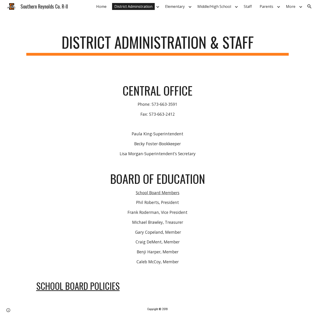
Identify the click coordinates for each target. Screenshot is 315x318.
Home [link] (101, 6)
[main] (157, 44)
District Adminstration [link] (133, 6)
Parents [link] (266, 6)
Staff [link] (248, 6)
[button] (309, 6)
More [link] (290, 6)
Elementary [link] (175, 6)
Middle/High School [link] (214, 6)
